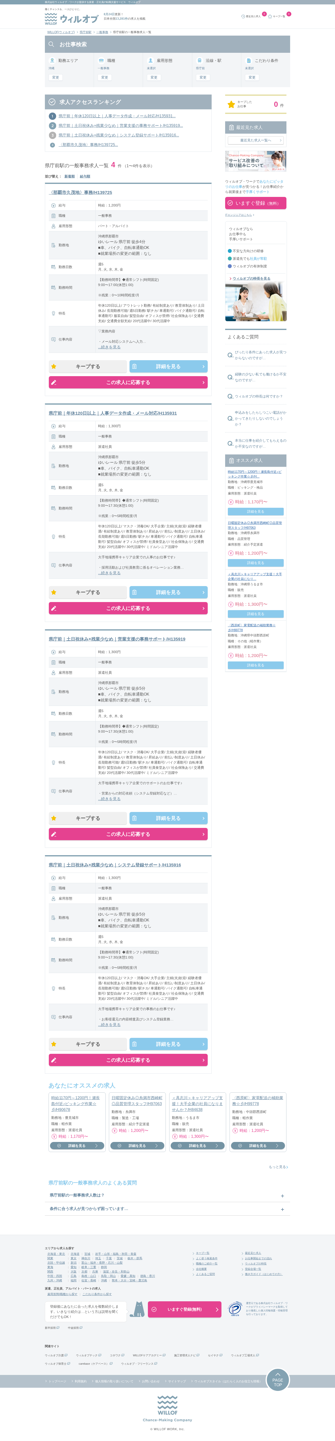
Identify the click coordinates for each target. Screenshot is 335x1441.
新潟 (74, 1262)
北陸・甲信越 (56, 1262)
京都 (84, 1271)
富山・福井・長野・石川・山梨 (102, 1262)
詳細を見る (168, 366)
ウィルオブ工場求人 (243, 1355)
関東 (50, 1258)
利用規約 (81, 1381)
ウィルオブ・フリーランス (137, 1363)
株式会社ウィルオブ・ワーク (61, 2)
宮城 (87, 1254)
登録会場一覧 (253, 1268)
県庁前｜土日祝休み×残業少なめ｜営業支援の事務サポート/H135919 (117, 639)
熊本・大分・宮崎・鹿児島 (129, 1280)
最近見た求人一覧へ (255, 140)
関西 (50, 1271)
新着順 (69, 176)
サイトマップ (177, 1381)
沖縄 (104, 1280)
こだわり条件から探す (97, 1294)
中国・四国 (54, 1276)
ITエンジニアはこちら (238, 214)
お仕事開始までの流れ (258, 1258)
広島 (74, 1276)
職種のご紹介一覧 (207, 1263)
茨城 (120, 1258)
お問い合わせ (151, 1381)
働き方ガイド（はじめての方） (264, 1274)
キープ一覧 (202, 1252)
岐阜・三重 (88, 1267)
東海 (50, 1267)
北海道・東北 (56, 1254)
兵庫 (95, 1271)
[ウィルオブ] (72, 19)
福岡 (74, 1280)
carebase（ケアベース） (94, 1363)
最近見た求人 (253, 1252)
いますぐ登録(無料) (185, 1309)
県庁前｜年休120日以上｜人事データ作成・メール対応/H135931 (113, 413)
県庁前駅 (85, 32)
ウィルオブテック (87, 1355)
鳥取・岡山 (108, 1276)
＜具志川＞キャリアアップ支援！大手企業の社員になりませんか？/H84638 (197, 1104)
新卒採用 (50, 1327)
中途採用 (73, 1327)
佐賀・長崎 (88, 1280)
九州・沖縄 (54, 1280)
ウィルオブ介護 (54, 1355)
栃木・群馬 (135, 1258)
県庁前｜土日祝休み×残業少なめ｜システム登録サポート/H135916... (119, 135)
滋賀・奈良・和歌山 (116, 1271)
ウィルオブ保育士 (55, 1363)
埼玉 (98, 1258)
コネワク (115, 1355)
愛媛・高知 (128, 1276)
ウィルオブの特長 (256, 1263)
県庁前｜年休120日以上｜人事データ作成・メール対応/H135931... (117, 116)
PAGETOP (277, 1382)
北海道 (75, 1254)
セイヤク (213, 1355)
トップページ (57, 1381)
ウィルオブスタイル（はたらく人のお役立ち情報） (228, 1381)
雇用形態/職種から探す (62, 1294)
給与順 (85, 176)
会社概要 (201, 1268)
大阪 (74, 1271)
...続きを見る (109, 347)
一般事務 (102, 32)
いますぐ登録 (258, 203)
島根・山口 (88, 1276)
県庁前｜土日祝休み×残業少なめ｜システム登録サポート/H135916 (115, 865)
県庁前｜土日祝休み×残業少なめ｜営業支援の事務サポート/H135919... (121, 126)
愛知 (74, 1267)
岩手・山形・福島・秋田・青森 (115, 1254)
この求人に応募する (128, 382)
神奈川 (85, 1258)
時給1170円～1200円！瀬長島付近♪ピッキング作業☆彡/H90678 (75, 1104)
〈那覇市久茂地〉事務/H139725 (80, 192)
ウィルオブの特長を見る (252, 278)
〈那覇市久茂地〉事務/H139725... (88, 145)
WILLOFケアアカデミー (147, 1355)
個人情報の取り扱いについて (114, 1381)
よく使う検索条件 (207, 1258)
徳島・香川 (147, 1276)
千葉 (109, 1258)
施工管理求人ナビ (185, 1355)
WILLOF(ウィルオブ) (61, 32)
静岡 (104, 1267)
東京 (74, 1258)
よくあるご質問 (205, 1274)
